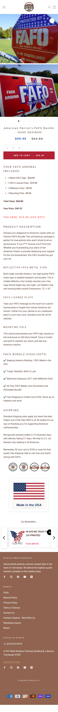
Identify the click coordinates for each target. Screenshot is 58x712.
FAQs (6, 592)
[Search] (49, 7)
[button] (47, 532)
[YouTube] (25, 577)
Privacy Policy (10, 602)
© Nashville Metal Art (29, 680)
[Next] (54, 537)
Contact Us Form (11, 662)
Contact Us (8, 612)
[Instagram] (11, 577)
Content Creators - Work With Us (19, 618)
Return (6, 628)
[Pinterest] (18, 577)
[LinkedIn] (31, 577)
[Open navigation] (4, 7)
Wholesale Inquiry (12, 623)
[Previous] (4, 537)
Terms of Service (11, 607)
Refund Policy (10, 597)
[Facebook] (4, 577)
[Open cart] (54, 7)
